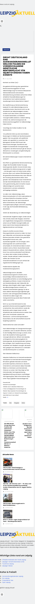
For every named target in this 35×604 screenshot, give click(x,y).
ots (7, 397)
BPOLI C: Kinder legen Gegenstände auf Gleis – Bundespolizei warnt (16, 520)
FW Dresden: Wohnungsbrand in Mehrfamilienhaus (14, 504)
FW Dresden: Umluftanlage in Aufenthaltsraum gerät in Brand (14, 468)
